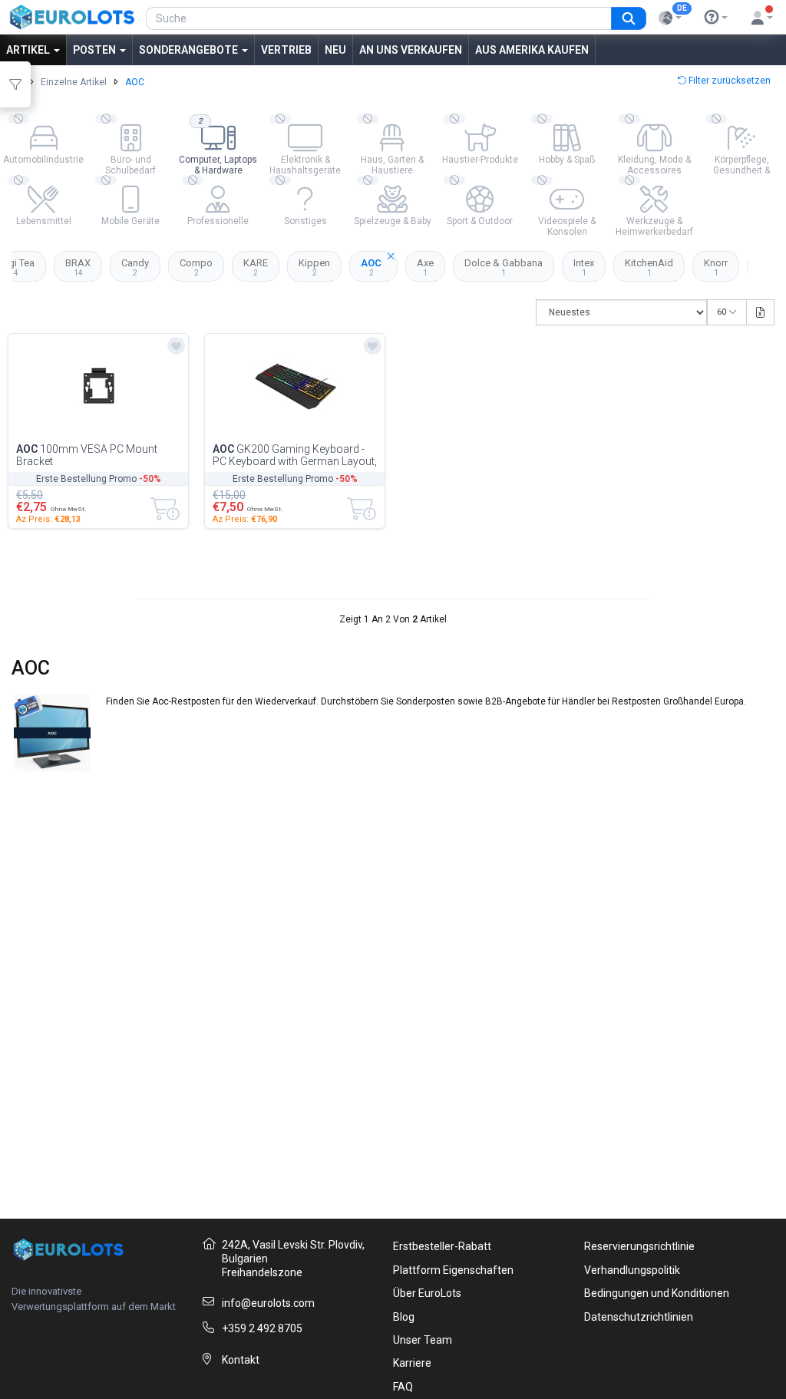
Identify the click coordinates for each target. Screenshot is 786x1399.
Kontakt (240, 1360)
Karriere (412, 1363)
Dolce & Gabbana (503, 267)
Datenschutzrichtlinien (638, 1317)
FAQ (403, 1387)
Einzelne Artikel (74, 82)
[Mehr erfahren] (716, 17)
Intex (583, 267)
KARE (255, 267)
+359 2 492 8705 (262, 1328)
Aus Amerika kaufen (532, 50)
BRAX (78, 267)
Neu (335, 50)
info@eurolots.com (268, 1303)
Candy (135, 267)
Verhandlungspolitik (632, 1270)
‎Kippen (314, 267)
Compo (196, 267)
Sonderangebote (189, 50)
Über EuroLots (427, 1293)
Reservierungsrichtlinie (639, 1246)
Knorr (716, 267)
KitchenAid (649, 267)
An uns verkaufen (410, 50)
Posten (95, 50)
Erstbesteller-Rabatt (442, 1246)
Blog (403, 1317)
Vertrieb (286, 50)
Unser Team (422, 1340)
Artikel (29, 50)
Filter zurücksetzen (728, 80)
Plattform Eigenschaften (453, 1270)
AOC (371, 267)
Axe (425, 267)
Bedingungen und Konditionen (656, 1293)
